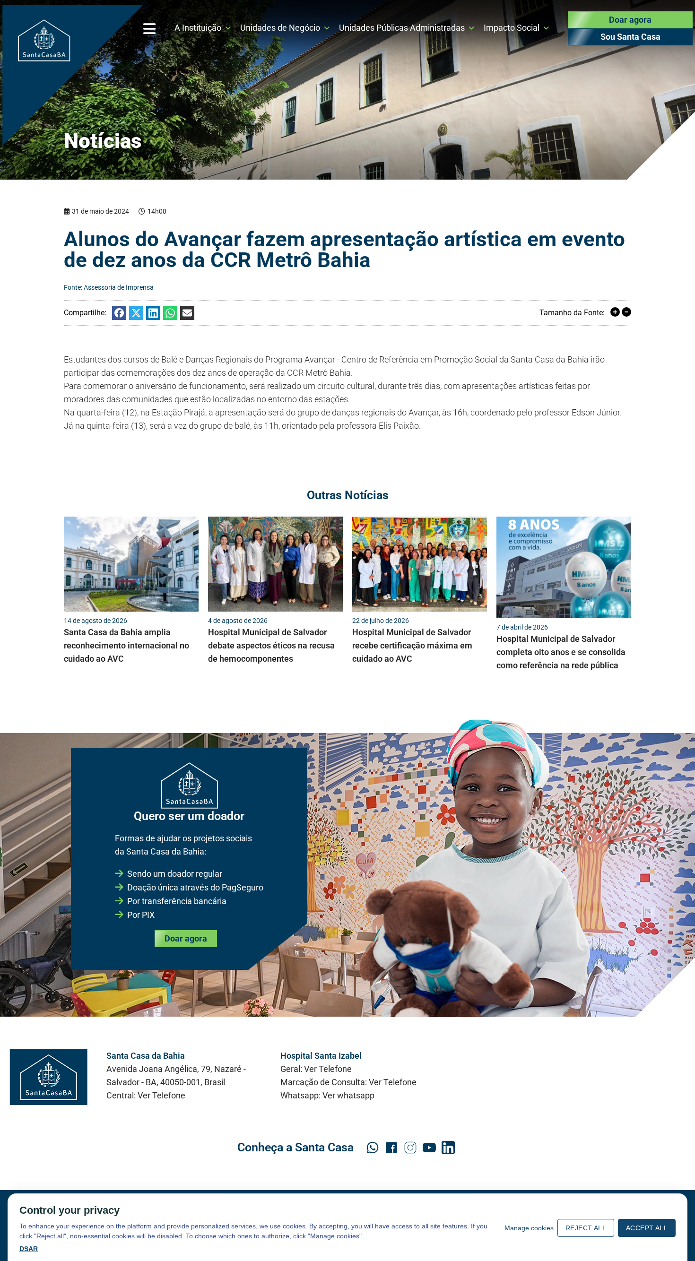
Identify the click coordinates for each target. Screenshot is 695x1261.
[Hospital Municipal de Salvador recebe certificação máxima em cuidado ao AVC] (419, 564)
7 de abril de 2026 (522, 627)
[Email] (187, 313)
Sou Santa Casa (630, 37)
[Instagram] (410, 1147)
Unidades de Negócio (280, 28)
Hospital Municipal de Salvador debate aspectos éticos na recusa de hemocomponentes (271, 645)
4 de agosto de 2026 (238, 620)
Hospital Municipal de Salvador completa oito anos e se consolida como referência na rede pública (561, 652)
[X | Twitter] (136, 313)
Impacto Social (511, 28)
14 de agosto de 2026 (95, 620)
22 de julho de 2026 (380, 620)
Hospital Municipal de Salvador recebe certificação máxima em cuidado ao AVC (412, 645)
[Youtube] (429, 1147)
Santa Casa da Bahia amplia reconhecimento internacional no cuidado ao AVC (126, 645)
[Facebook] (119, 313)
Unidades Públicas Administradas (402, 28)
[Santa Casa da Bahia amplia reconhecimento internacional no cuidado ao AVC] (131, 564)
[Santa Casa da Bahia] (48, 1077)
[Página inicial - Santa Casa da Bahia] (72, 75)
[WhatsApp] (170, 313)
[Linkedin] (153, 313)
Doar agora (630, 20)
